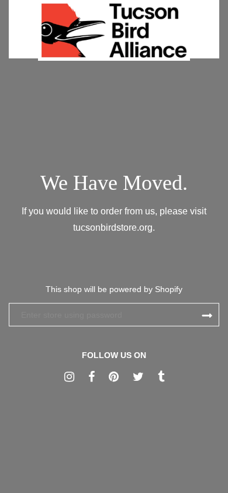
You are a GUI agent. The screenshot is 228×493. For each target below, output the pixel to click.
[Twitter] (138, 376)
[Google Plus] (69, 376)
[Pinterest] (114, 376)
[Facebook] (91, 376)
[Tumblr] (161, 376)
